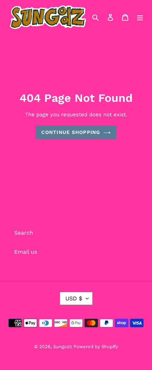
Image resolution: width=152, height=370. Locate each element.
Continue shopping (70, 132)
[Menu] (140, 17)
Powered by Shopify (96, 346)
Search (23, 232)
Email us (25, 251)
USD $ (73, 298)
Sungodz (63, 346)
